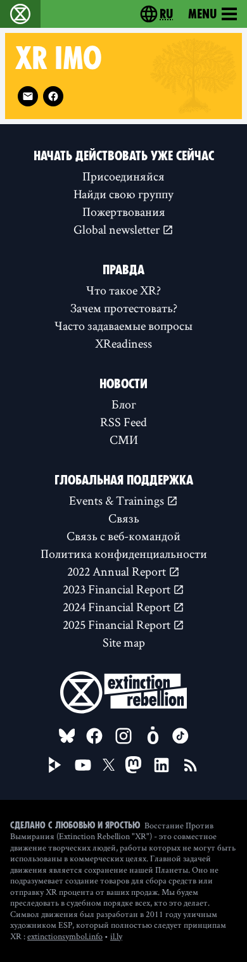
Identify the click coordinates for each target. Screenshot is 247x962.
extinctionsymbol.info (65, 936)
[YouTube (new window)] (83, 765)
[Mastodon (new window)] (133, 764)
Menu (202, 14)
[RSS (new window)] (190, 765)
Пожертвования (123, 211)
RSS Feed (123, 422)
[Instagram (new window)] (123, 735)
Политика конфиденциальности (124, 553)
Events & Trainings (118, 500)
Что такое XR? (123, 290)
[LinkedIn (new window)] (161, 765)
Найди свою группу (123, 194)
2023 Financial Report (118, 589)
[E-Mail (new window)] (28, 96)
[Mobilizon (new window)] (152, 735)
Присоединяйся (123, 176)
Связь (123, 518)
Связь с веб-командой (123, 536)
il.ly (116, 936)
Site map (124, 642)
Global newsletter (117, 229)
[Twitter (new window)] (109, 765)
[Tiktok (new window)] (180, 736)
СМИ (124, 439)
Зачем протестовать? (123, 308)
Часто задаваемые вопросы (123, 325)
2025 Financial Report (118, 624)
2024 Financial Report (118, 606)
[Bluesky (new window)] (67, 736)
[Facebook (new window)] (53, 96)
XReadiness (123, 343)
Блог (123, 404)
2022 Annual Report (117, 571)
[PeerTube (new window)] (55, 765)
